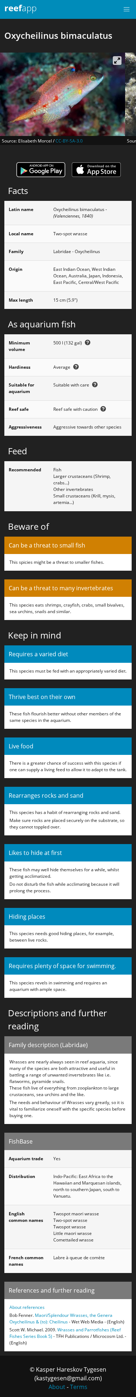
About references (27, 1307)
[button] (126, 9)
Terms (78, 1387)
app (20, 8)
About (57, 1387)
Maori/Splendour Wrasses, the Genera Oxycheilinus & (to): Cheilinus (60, 1318)
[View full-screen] (117, 60)
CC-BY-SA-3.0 (69, 141)
